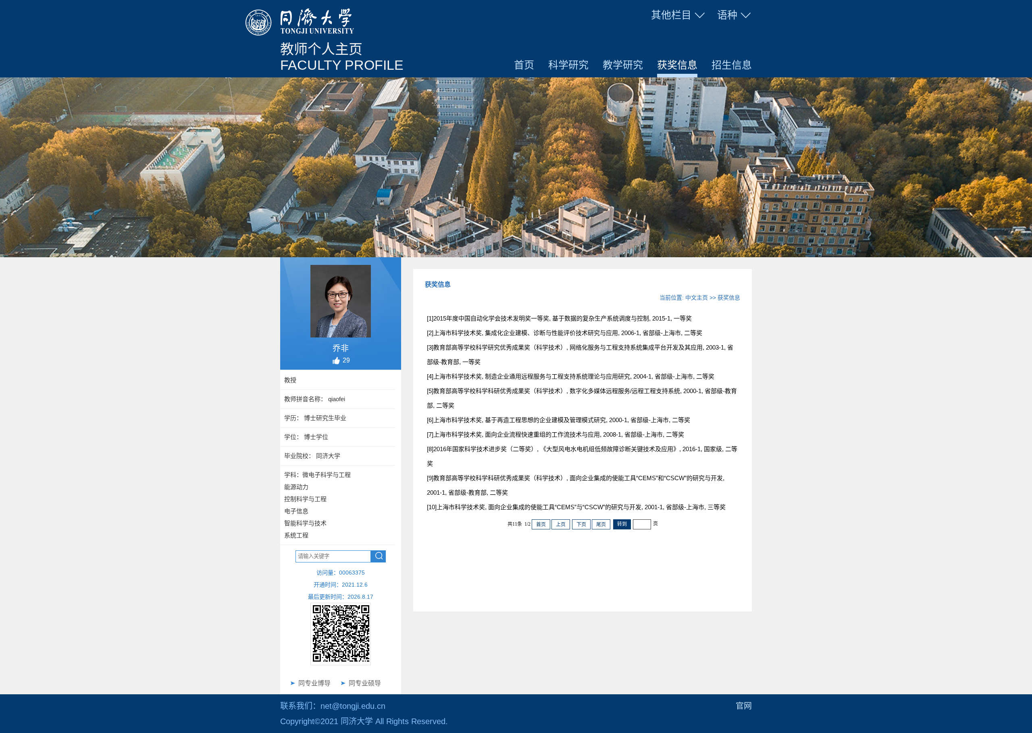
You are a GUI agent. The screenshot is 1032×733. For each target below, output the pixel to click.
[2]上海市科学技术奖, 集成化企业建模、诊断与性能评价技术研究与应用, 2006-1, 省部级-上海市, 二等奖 (564, 332)
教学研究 (623, 65)
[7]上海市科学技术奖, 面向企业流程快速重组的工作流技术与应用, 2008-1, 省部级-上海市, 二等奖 (555, 434)
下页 (581, 524)
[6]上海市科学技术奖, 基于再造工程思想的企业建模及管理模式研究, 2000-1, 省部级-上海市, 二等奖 (558, 419)
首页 (524, 65)
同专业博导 (314, 683)
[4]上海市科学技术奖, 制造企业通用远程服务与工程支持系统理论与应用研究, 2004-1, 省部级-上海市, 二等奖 (570, 376)
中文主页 (696, 297)
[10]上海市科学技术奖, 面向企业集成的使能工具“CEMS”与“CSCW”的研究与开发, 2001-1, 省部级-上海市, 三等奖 (576, 507)
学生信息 (679, 34)
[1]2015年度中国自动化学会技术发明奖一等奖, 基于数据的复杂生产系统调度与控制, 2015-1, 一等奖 (559, 318)
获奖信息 (677, 65)
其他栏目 (671, 15)
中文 (725, 34)
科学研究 (568, 65)
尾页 (601, 524)
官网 (744, 706)
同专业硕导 (365, 683)
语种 (727, 15)
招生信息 (732, 65)
